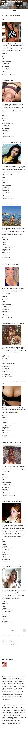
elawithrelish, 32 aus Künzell (10, 264)
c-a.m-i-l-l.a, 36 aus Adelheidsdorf (12, 501)
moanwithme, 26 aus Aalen (10, 204)
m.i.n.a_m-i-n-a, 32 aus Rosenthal (11, 142)
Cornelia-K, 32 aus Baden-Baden (11, 566)
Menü (14, 10)
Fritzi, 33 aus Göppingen (9, 80)
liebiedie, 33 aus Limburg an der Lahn (13, 323)
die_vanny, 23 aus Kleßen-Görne (11, 442)
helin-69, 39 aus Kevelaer (9, 20)
